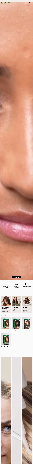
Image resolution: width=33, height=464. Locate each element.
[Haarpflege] (16, 304)
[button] (27, 3)
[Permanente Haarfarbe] (6, 304)
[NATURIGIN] (6, 3)
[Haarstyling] (27, 304)
